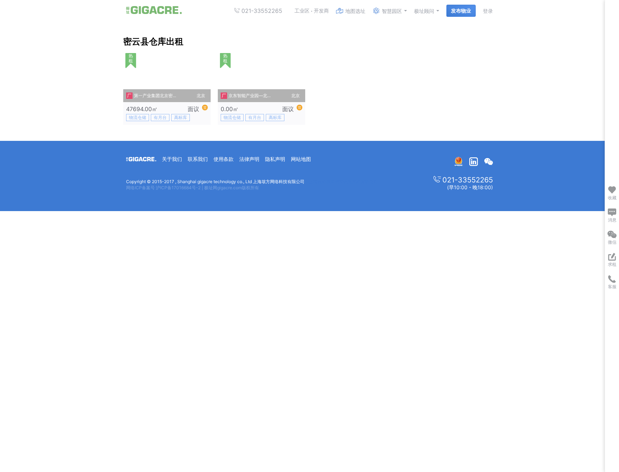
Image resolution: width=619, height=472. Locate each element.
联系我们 (198, 159)
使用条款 (223, 159)
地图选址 (355, 11)
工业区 (302, 11)
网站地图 (301, 159)
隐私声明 (275, 159)
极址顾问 (424, 11)
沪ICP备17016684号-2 (178, 187)
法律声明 (249, 159)
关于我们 (172, 159)
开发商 (321, 11)
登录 (488, 11)
